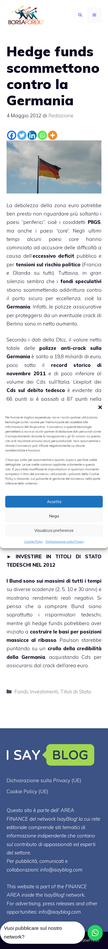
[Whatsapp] (42, 135)
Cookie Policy (33, 541)
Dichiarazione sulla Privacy (65, 541)
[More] (52, 135)
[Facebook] (11, 135)
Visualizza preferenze (54, 530)
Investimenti (44, 691)
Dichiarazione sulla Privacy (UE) (44, 780)
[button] (100, 407)
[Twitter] (21, 135)
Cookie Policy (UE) (27, 791)
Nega (54, 516)
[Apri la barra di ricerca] (80, 15)
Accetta (54, 501)
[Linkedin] (32, 135)
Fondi (21, 691)
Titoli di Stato (75, 691)
